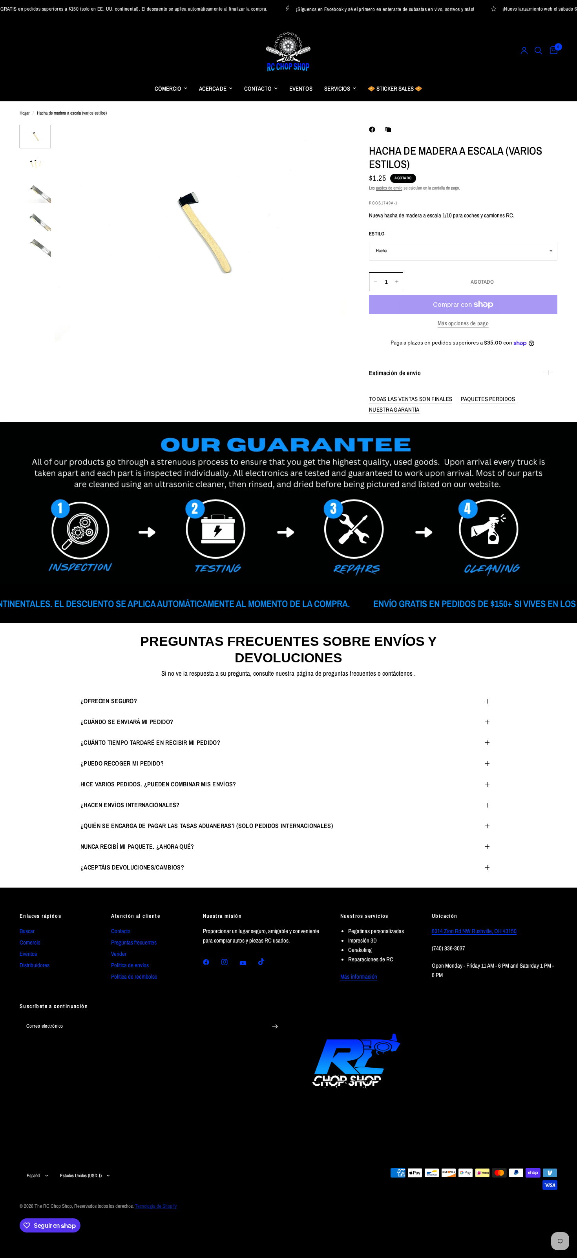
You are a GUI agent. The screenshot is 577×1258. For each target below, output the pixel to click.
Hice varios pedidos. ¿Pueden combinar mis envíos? (158, 784)
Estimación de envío (395, 372)
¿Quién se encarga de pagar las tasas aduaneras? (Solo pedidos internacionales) (206, 825)
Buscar (27, 931)
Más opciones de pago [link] (463, 323)
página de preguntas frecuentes (336, 673)
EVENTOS (300, 88)
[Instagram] (230, 962)
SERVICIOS (337, 88)
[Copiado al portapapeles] (389, 129)
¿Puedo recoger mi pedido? (122, 763)
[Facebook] (373, 129)
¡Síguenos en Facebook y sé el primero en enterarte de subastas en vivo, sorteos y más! (370, 9)
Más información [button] (359, 976)
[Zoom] (328, 141)
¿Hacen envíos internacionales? (130, 804)
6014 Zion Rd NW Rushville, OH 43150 (474, 931)
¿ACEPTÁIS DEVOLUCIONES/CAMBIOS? (132, 867)
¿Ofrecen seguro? (108, 700)
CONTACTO (258, 88)
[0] (551, 50)
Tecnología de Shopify (156, 1206)
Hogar (24, 113)
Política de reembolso (134, 976)
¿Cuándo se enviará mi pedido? (126, 721)
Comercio (30, 942)
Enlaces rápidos (40, 916)
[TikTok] (267, 961)
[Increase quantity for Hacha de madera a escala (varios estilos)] (397, 282)
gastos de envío (389, 188)
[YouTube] (248, 963)
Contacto (120, 931)
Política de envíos (130, 965)
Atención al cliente (135, 916)
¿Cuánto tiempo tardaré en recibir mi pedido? (150, 742)
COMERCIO (168, 88)
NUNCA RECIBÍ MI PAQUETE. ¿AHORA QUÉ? (137, 846)
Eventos (28, 954)
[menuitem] (171, 88)
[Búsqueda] (538, 50)
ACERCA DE (212, 88)
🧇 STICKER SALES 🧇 (395, 88)
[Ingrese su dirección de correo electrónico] (275, 1026)
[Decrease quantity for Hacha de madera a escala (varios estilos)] (375, 282)
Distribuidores (34, 965)
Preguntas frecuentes (134, 942)
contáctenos (397, 673)
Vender (118, 954)
